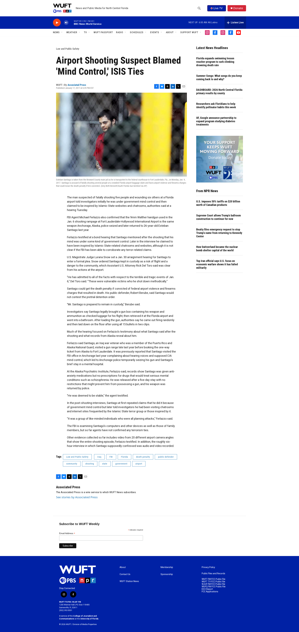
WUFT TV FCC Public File (213, 581)
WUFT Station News (129, 581)
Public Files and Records (213, 573)
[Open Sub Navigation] (62, 32)
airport (138, 463)
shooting (89, 463)
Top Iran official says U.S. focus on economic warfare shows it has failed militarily (217, 264)
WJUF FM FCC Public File (213, 584)
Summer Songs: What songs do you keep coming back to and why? (219, 77)
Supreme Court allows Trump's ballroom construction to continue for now (218, 217)
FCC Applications (210, 591)
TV (85, 32)
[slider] (71, 22)
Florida (124, 457)
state (104, 463)
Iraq (99, 457)
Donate (238, 8)
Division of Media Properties (85, 624)
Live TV (218, 8)
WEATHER (71, 32)
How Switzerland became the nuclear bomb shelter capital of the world (217, 248)
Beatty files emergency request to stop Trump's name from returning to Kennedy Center (219, 233)
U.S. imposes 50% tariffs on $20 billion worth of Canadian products (218, 203)
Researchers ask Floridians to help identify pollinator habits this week (216, 105)
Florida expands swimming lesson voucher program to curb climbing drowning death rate (215, 62)
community (71, 463)
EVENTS (154, 32)
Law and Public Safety (67, 48)
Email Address (67, 533)
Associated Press (77, 84)
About (123, 567)
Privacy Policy (208, 567)
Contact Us (125, 574)
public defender (166, 457)
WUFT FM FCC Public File (213, 579)
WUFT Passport (103, 32)
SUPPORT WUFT (189, 32)
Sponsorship (167, 574)
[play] (56, 22)
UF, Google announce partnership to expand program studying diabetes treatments (216, 121)
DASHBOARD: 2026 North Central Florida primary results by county (219, 91)
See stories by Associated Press (77, 497)
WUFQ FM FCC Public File (213, 586)
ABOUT (170, 32)
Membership (167, 567)
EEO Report (207, 589)
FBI (111, 457)
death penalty (143, 457)
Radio (119, 32)
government (121, 463)
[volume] (66, 22)
